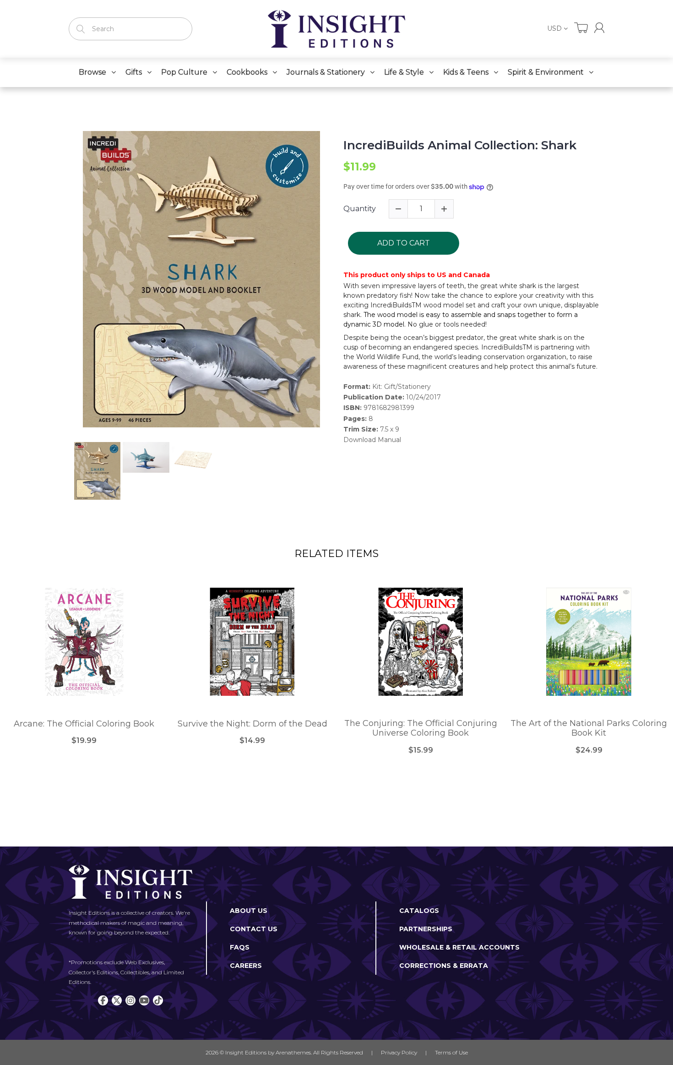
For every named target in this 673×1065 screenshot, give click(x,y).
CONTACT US (253, 929)
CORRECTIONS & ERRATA (443, 965)
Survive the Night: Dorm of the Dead (252, 724)
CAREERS (246, 965)
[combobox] (130, 29)
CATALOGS (419, 911)
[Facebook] (103, 1000)
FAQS (240, 947)
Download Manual (372, 440)
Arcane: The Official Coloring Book (84, 724)
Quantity (359, 208)
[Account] (599, 27)
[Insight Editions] (336, 29)
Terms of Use (451, 1052)
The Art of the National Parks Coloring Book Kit (588, 728)
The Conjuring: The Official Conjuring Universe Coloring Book (420, 728)
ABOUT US (248, 911)
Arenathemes (293, 1052)
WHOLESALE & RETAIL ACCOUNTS (459, 947)
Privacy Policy (399, 1052)
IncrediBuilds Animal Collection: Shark (459, 145)
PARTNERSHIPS (425, 929)
